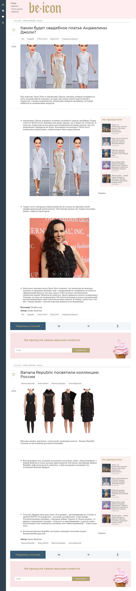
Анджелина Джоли (70, 39)
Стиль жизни (17, 9)
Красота (14, 6)
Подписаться (81, 350)
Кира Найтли (43, 383)
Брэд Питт (54, 39)
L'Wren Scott (42, 39)
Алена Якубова (29, 21)
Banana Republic (28, 383)
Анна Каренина (75, 383)
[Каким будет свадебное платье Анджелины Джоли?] (13, 30)
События (15, 12)
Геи (22, 39)
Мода (13, 3)
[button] (3, 5)
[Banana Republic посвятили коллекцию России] (13, 375)
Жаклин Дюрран (58, 383)
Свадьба (30, 39)
